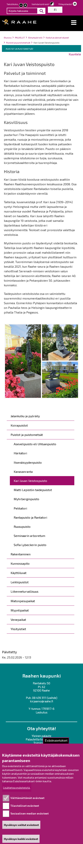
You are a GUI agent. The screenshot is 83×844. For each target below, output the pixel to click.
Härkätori (20, 453)
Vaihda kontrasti (40, 4)
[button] (74, 22)
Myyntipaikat (20, 610)
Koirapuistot (19, 425)
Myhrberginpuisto (26, 499)
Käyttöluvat (18, 573)
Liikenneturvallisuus (24, 591)
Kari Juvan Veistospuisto (30, 481)
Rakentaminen (20, 554)
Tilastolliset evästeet (24, 805)
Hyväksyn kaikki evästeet (21, 839)
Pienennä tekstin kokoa (21, 5)
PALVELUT (20, 37)
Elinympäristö (35, 37)
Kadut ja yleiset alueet (57, 37)
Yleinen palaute (41, 736)
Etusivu (8, 37)
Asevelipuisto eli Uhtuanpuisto (35, 444)
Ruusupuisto (22, 526)
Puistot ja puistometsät (18, 42)
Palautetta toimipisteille (42, 739)
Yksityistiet (18, 629)
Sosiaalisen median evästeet (29, 813)
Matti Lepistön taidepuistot (33, 490)
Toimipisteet (41, 743)
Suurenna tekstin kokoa (25, 5)
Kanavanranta (23, 471)
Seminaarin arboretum (29, 535)
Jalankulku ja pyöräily (25, 416)
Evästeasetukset (56, 740)
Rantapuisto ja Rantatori (30, 517)
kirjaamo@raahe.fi (41, 701)
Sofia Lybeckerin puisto (30, 545)
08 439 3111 (39, 697)
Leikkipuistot (20, 582)
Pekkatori (20, 508)
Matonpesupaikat (23, 601)
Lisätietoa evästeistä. (16, 787)
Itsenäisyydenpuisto (28, 462)
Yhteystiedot (65, 4)
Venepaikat (18, 619)
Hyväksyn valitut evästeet (21, 825)
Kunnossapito (20, 563)
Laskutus (41, 712)
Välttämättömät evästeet (27, 798)
